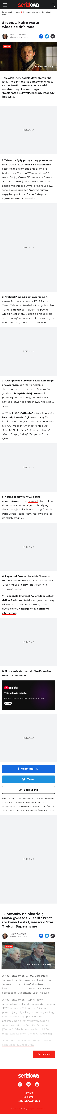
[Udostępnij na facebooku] (41, 36)
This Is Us (19, 810)
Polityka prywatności (28, 1101)
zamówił (33, 501)
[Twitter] (28, 1084)
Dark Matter (28, 798)
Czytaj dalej (43, 1054)
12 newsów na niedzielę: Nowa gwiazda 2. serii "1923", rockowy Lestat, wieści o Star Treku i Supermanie (27, 920)
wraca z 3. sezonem (37, 164)
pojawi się (27, 584)
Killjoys (46, 802)
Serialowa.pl (7, 12)
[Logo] (28, 1075)
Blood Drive (14, 798)
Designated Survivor (14, 802)
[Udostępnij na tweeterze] (47, 36)
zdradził (16, 309)
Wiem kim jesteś (31, 810)
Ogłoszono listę (34, 417)
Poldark (23, 806)
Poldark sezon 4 (36, 806)
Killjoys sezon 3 (10, 806)
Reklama (28, 1097)
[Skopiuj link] (52, 36)
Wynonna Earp (47, 810)
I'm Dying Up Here (33, 802)
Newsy (17, 12)
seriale (11, 810)
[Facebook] (20, 1084)
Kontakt (28, 1093)
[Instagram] (37, 1084)
